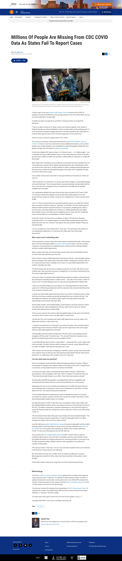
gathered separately (61, 148)
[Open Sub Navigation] (23, 17)
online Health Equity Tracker (58, 112)
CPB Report (92, 542)
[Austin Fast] (35, 523)
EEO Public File (49, 550)
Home (11, 17)
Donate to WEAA (105, 4)
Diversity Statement (72, 546)
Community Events (40, 17)
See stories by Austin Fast (50, 524)
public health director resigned (55, 424)
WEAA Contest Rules (57, 17)
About (81, 17)
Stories (28, 17)
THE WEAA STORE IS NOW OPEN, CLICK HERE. (61, 21)
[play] (11, 12)
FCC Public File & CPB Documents (97, 546)
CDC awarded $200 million (52, 435)
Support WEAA (71, 17)
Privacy (47, 546)
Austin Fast (19, 52)
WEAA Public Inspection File (74, 542)
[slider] (19, 12)
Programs (18, 17)
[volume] (16, 12)
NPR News (40, 506)
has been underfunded (61, 244)
